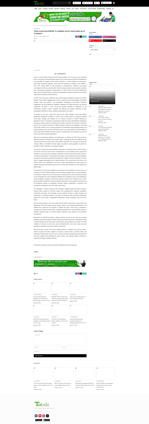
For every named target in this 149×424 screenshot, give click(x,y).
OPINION (54, 316)
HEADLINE (37, 28)
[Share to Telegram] (86, 37)
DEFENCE (62, 8)
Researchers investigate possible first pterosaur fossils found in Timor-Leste (84, 384)
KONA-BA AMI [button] (88, 2)
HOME (35, 8)
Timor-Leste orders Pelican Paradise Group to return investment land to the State (43, 385)
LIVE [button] (97, 2)
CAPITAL (77, 8)
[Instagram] (79, 37)
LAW (73, 8)
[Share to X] (81, 37)
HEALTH (101, 125)
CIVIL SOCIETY (83, 8)
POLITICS (51, 8)
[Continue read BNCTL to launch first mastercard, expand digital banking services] (64, 373)
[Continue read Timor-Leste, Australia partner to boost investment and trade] (78, 287)
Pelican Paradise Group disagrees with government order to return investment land (104, 385)
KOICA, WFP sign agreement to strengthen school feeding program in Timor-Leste (42, 320)
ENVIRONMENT (74, 316)
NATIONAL (45, 8)
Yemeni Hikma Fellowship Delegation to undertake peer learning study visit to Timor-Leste (41, 298)
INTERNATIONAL (101, 8)
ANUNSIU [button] (77, 2)
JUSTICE (68, 8)
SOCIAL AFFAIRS (92, 8)
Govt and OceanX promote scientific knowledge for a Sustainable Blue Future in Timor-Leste (78, 321)
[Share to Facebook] (76, 37)
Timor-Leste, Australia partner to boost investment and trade (78, 297)
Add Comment (39, 355)
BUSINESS (108, 8)
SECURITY (56, 8)
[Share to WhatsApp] (83, 37)
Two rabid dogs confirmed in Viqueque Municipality (105, 128)
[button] (39, 3)
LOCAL (40, 8)
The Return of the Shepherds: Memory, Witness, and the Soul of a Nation (60, 320)
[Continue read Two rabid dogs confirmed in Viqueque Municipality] (92, 128)
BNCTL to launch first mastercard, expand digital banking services (63, 384)
